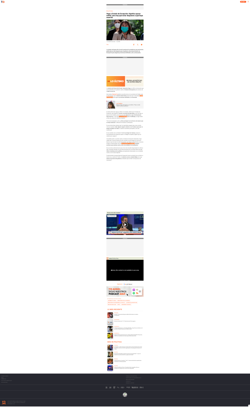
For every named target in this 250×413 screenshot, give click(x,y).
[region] (125, 410)
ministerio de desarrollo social (116, 302)
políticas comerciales (6, 380)
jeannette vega (112, 300)
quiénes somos (4, 376)
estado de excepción (131, 302)
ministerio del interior (124, 300)
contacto (128, 381)
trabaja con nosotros (131, 376)
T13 (107, 44)
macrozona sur (112, 304)
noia (119, 304)
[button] (134, 44)
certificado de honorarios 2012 (133, 377)
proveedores (4, 382)
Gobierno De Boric (126, 304)
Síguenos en (119, 284)
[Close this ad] (249, 406)
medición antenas (130, 379)
